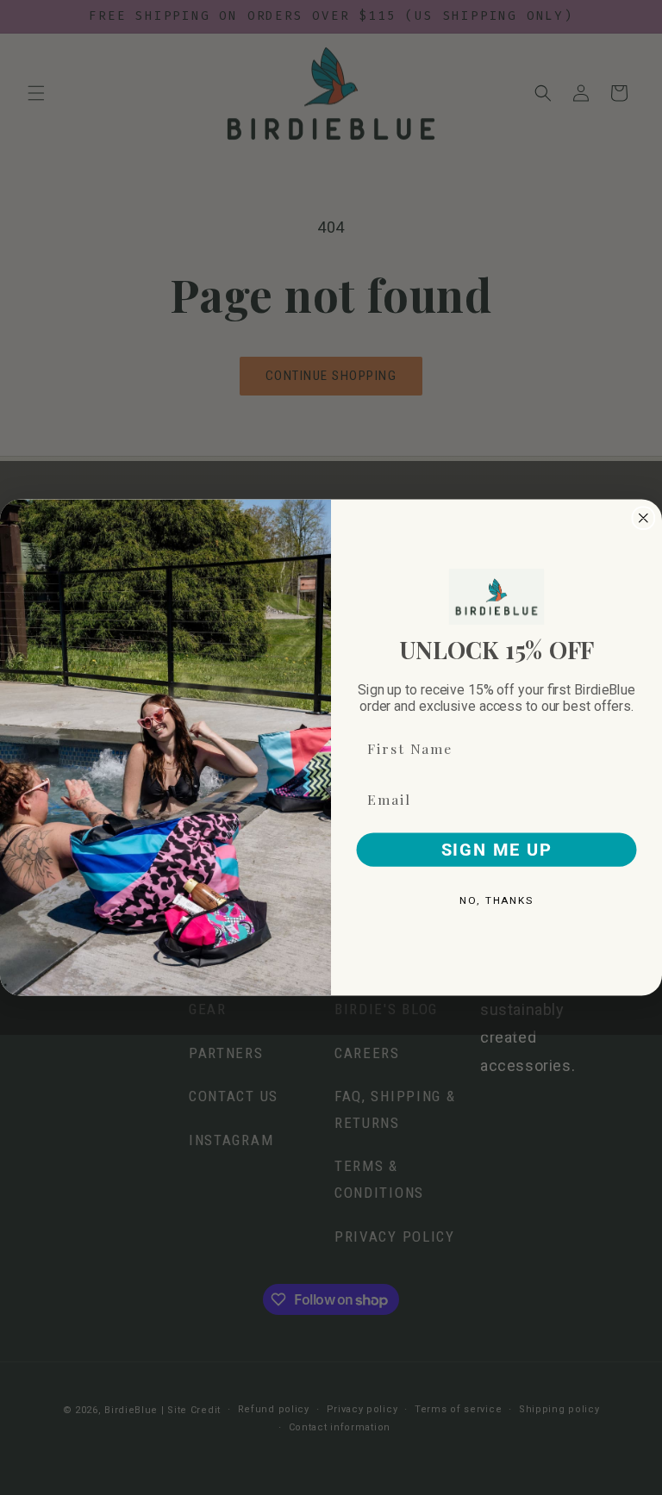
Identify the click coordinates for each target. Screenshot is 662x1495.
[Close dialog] (644, 518)
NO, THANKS (496, 900)
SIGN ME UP (497, 849)
